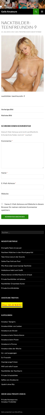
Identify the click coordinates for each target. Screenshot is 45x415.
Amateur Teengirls (8, 322)
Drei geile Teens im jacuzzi (11, 248)
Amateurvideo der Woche (11, 348)
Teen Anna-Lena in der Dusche (13, 257)
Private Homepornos (9, 399)
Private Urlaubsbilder (9, 375)
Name (4, 173)
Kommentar (7, 141)
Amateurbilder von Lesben (11, 326)
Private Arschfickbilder (10, 288)
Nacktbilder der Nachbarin (11, 371)
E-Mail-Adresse (8, 183)
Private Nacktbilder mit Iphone (13, 279)
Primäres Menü (42, 12)
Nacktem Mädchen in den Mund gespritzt (17, 252)
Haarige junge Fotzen (9, 362)
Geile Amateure (9, 11)
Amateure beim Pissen (10, 340)
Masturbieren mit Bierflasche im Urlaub (16, 275)
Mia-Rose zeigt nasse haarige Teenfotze (16, 266)
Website (4, 193)
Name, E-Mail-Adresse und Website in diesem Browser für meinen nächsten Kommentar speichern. (22, 207)
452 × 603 (14, 32)
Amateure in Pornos (9, 344)
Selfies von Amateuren (9, 380)
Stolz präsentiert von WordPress (11, 412)
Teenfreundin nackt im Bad (30, 32)
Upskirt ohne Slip (7, 384)
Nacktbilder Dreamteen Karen (13, 284)
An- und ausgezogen (9, 353)
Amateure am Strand (9, 331)
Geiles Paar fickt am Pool (10, 261)
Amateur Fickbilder (8, 402)
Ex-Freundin (6, 357)
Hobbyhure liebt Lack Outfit (12, 270)
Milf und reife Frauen (9, 366)
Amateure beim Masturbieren (12, 335)
